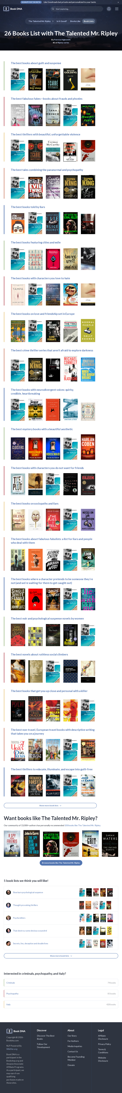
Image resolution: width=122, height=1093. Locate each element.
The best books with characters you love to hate (40, 278)
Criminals (10, 982)
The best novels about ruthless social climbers (39, 654)
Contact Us (73, 1051)
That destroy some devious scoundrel (30, 930)
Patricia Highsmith (62, 39)
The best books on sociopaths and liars (34, 503)
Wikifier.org (11, 1049)
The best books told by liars (28, 207)
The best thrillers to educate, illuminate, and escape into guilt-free (52, 769)
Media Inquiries (75, 1046)
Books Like (75, 21)
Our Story (72, 1035)
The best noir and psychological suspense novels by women (47, 618)
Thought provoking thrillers (25, 905)
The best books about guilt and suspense (36, 63)
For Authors (73, 1041)
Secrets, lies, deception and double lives (30, 943)
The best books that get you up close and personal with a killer (49, 691)
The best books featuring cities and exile (36, 242)
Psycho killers (19, 918)
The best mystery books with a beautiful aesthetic (42, 429)
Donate (71, 1065)
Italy (8, 1004)
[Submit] (53, 8)
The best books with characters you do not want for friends (47, 468)
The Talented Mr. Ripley (39, 21)
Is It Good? (62, 21)
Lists (89, 21)
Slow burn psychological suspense (28, 892)
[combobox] (77, 9)
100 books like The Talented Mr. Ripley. (83, 825)
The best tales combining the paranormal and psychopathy (47, 169)
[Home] (14, 9)
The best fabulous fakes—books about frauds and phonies (46, 98)
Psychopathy (12, 993)
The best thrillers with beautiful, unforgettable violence (45, 134)
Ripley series (63, 42)
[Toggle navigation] (117, 8)
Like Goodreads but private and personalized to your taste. (70, 2)
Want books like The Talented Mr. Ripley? (50, 818)
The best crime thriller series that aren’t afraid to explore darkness (52, 350)
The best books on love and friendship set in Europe (42, 313)
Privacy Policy (104, 1044)
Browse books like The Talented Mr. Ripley (61, 863)
